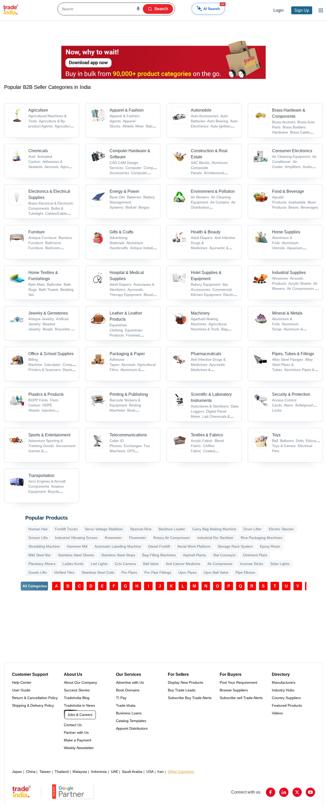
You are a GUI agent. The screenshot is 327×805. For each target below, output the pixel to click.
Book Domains (127, 690)
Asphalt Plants (194, 555)
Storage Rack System (235, 546)
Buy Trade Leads (181, 690)
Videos (277, 713)
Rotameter (113, 538)
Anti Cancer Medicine (183, 564)
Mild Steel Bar (39, 555)
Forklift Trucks (66, 529)
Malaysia (80, 772)
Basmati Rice (140, 529)
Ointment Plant (255, 555)
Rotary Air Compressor (171, 538)
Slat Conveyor (224, 555)
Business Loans (129, 713)
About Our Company (80, 682)
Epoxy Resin (270, 546)
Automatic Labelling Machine (118, 546)
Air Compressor (220, 564)
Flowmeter (137, 538)
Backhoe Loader (172, 529)
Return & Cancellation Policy (35, 698)
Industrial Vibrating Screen (76, 538)
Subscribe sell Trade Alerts (241, 698)
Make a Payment (77, 740)
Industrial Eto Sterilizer (215, 538)
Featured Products (287, 705)
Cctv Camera (125, 564)
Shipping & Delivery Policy (33, 705)
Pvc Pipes (129, 572)
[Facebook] (270, 792)
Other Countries (181, 772)
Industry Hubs (283, 690)
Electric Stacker (281, 529)
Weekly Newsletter (79, 748)
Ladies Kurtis (73, 564)
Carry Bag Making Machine (214, 529)
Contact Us (73, 725)
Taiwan (45, 772)
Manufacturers (283, 682)
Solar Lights (279, 564)
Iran (160, 772)
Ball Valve (151, 564)
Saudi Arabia (132, 772)
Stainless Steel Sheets (76, 555)
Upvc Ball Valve (216, 572)
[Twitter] (297, 792)
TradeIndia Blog (76, 698)
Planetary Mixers (41, 564)
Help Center (21, 682)
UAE (114, 772)
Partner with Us (76, 732)
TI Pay (121, 698)
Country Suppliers (286, 698)
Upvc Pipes (187, 572)
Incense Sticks (251, 564)
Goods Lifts (37, 572)
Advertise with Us (130, 682)
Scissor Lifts (38, 538)
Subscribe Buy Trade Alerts (190, 698)
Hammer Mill (77, 546)
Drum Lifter (252, 529)
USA (150, 772)
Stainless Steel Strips (118, 555)
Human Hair (38, 529)
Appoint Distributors (132, 728)
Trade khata (125, 705)
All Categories (34, 586)
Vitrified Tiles (64, 572)
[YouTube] (310, 792)
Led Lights (99, 564)
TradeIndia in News (79, 705)
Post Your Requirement (238, 682)
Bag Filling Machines (159, 555)
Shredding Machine (44, 546)
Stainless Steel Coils (97, 572)
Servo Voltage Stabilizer (104, 529)
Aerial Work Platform (194, 546)
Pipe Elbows (245, 572)
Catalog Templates (131, 721)
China (31, 772)
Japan (17, 772)
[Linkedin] (284, 792)
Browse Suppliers (234, 690)
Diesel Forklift (159, 546)
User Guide (21, 690)
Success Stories (77, 690)
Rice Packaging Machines (261, 538)
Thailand (62, 772)
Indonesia (99, 772)
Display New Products (185, 682)
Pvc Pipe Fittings (157, 572)
